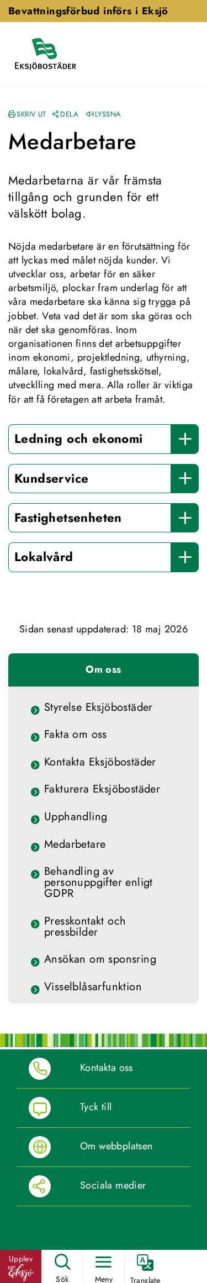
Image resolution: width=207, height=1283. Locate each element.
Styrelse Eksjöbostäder (98, 707)
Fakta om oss (75, 734)
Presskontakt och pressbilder (85, 927)
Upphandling (75, 816)
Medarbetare (74, 844)
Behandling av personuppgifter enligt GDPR (98, 882)
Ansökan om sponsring (100, 959)
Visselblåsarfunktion (93, 986)
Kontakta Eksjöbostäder (100, 762)
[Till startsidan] (50, 55)
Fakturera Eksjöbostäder (102, 789)
